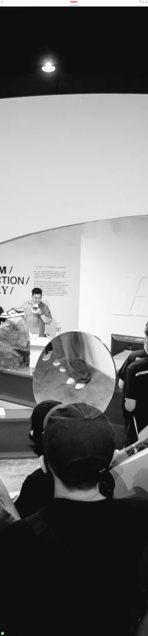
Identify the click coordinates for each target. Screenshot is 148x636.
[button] (143, 2)
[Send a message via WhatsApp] (2, 633)
